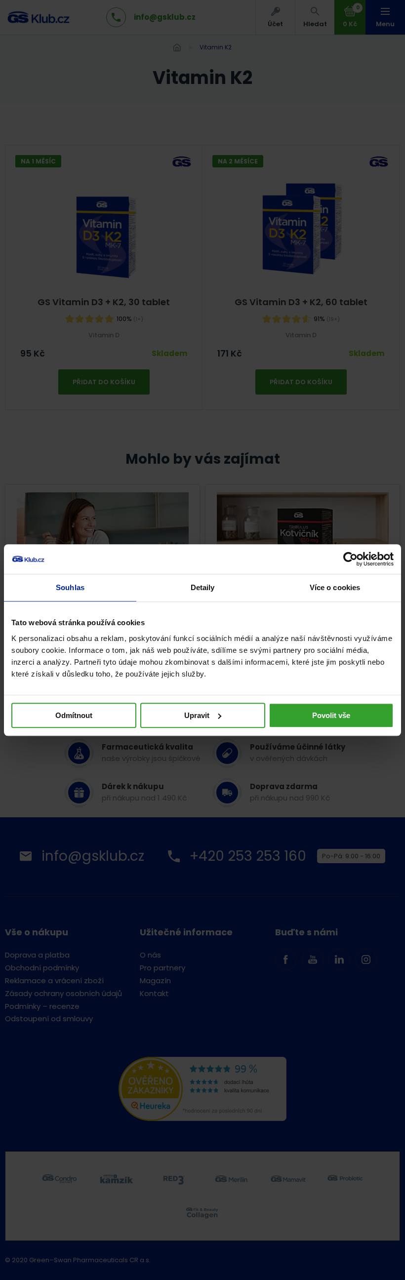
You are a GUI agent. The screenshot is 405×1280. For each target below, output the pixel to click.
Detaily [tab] (203, 587)
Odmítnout (73, 715)
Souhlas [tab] (70, 587)
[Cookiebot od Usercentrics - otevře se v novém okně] (350, 559)
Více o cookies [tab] (335, 587)
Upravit (196, 715)
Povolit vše (331, 715)
